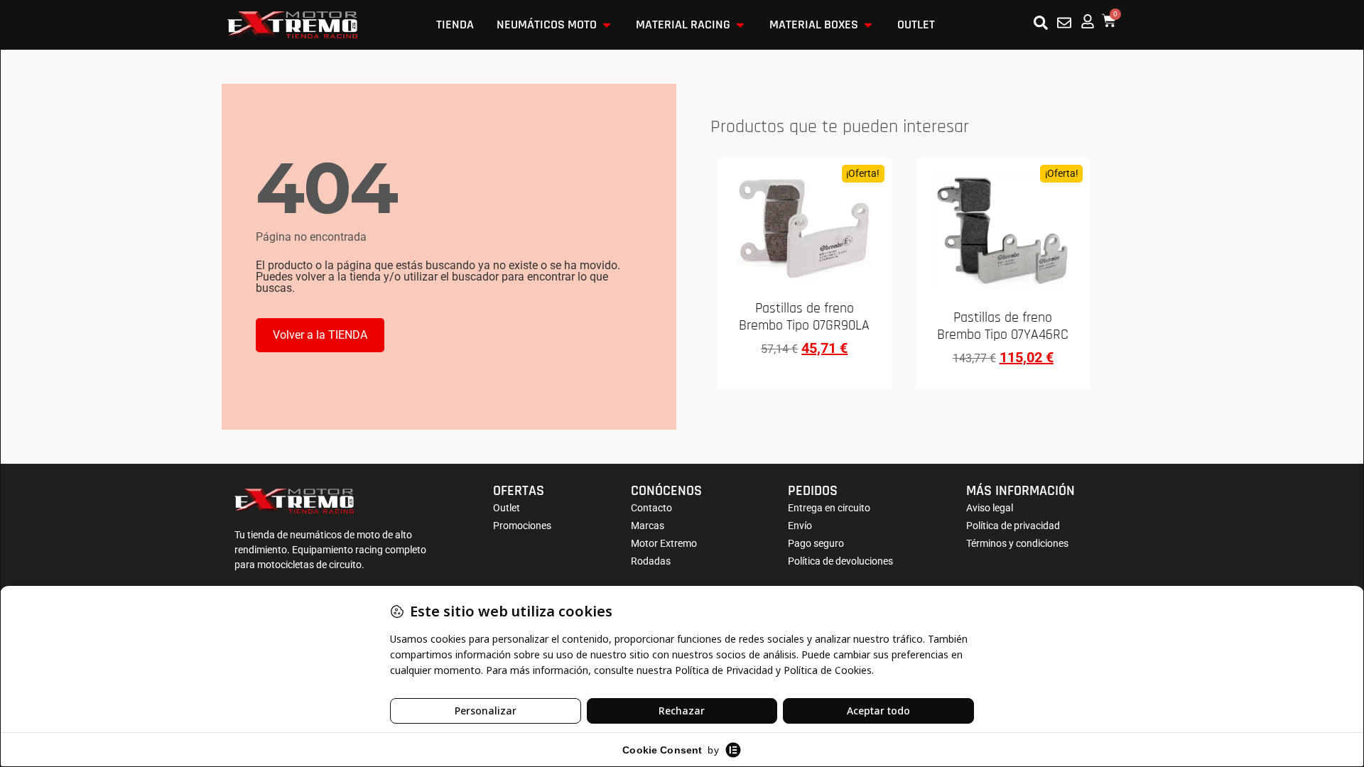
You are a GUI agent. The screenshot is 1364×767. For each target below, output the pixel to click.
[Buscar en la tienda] (1041, 23)
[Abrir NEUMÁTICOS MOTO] (606, 24)
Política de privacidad (1013, 525)
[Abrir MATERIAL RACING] (740, 24)
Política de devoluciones (840, 561)
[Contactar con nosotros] (1064, 23)
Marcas (647, 525)
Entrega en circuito (829, 507)
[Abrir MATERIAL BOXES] (868, 24)
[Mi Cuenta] (1088, 21)
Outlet (506, 507)
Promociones (522, 525)
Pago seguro (816, 543)
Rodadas (651, 561)
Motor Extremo (664, 543)
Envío (800, 525)
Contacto (651, 507)
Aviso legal (989, 507)
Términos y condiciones (1017, 543)
